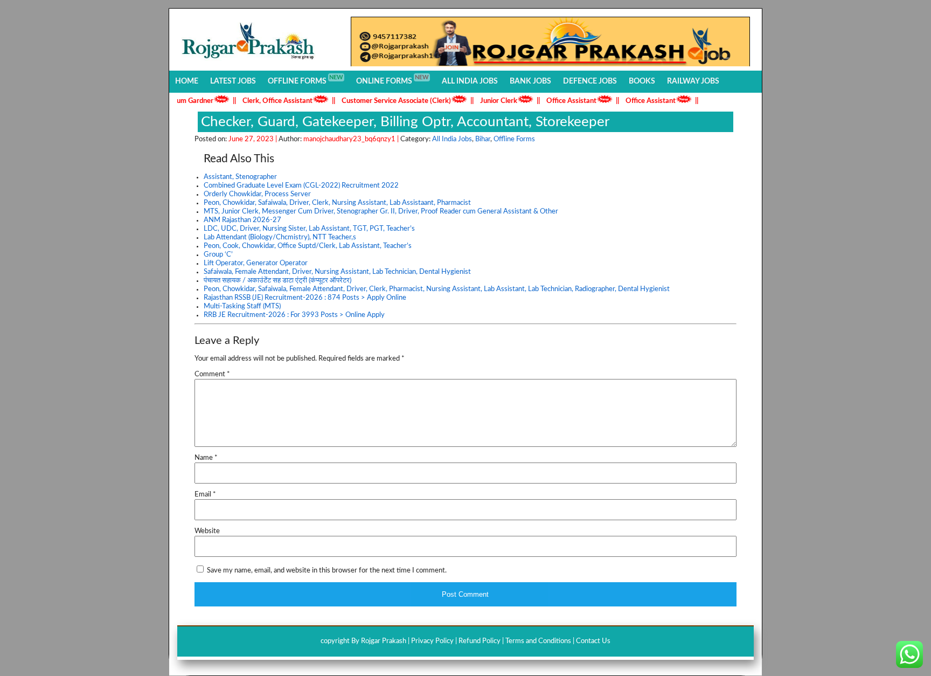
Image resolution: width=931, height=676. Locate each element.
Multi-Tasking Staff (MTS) (242, 306)
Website (207, 531)
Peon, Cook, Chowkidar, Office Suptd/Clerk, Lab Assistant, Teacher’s (308, 246)
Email (205, 494)
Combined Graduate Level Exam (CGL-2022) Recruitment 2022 (301, 185)
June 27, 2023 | (253, 139)
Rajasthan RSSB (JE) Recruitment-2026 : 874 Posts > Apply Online (305, 297)
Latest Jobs (233, 81)
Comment (212, 374)
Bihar (482, 139)
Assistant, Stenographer (240, 177)
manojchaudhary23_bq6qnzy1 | (351, 139)
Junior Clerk (486, 101)
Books (642, 81)
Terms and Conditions (538, 641)
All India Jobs (470, 81)
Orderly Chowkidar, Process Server (257, 194)
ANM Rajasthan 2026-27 (242, 220)
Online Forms (392, 79)
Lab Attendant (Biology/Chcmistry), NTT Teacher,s (280, 237)
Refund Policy (479, 641)
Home (186, 81)
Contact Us (593, 641)
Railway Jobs (693, 81)
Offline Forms (305, 79)
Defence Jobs (590, 81)
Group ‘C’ (218, 254)
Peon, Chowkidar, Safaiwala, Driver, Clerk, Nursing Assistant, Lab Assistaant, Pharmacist (337, 202)
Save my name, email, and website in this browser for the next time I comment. (327, 570)
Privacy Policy (432, 641)
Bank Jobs (530, 81)
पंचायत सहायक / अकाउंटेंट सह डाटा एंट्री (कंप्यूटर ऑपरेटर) (277, 280)
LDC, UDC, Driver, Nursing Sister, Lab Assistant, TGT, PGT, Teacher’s (309, 228)
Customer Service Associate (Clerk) (384, 101)
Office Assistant (559, 101)
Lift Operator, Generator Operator (256, 263)
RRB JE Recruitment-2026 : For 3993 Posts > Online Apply (294, 315)
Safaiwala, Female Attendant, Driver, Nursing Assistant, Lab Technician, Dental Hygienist (337, 271)
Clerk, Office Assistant (266, 101)
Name (206, 457)
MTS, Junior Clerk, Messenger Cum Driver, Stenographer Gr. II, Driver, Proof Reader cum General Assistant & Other (381, 211)
